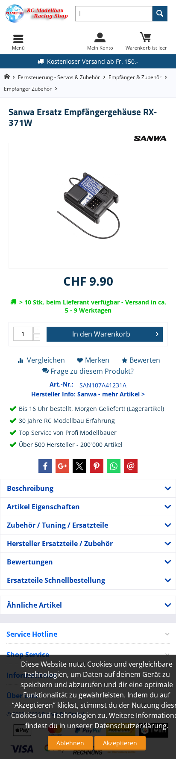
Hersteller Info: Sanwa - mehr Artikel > (88, 394)
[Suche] (160, 13)
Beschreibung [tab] (30, 488)
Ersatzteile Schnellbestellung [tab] (56, 580)
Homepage (6, 76)
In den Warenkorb (101, 334)
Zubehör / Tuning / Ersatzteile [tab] (57, 525)
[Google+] (62, 466)
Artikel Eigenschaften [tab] (43, 506)
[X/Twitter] (79, 466)
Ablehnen (70, 743)
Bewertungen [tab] (30, 562)
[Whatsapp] (113, 466)
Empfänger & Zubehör (135, 77)
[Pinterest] (96, 466)
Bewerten (144, 360)
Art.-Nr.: (61, 384)
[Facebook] (45, 466)
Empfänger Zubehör (28, 88)
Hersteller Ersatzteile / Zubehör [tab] (60, 543)
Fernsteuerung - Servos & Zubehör (59, 77)
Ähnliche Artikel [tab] (34, 605)
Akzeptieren (120, 743)
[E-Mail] (131, 466)
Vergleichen (46, 360)
